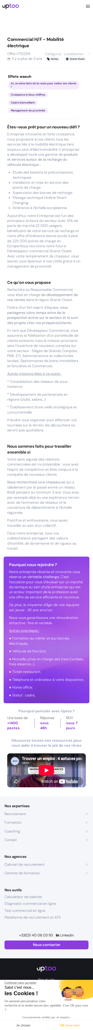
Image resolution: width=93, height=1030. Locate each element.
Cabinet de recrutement (24, 864)
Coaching (12, 831)
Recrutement (15, 813)
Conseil (10, 839)
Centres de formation (22, 873)
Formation (13, 822)
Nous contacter (46, 944)
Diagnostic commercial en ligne (30, 903)
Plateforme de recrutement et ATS (32, 917)
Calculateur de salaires (23, 896)
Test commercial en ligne (25, 910)
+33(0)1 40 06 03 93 (36, 935)
